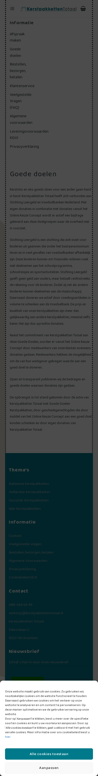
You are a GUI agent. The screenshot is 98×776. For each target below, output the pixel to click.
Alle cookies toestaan (49, 754)
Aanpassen (49, 768)
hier (7, 736)
